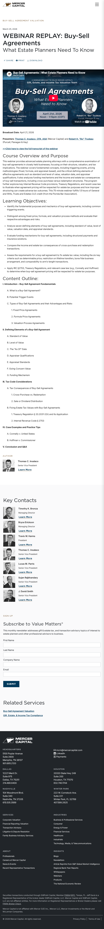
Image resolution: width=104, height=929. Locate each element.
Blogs (56, 856)
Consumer (58, 824)
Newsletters (59, 860)
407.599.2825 (61, 802)
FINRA (67, 895)
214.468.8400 (10, 783)
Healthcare (58, 835)
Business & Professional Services (68, 820)
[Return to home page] (14, 4)
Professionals (8, 856)
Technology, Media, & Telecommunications (72, 843)
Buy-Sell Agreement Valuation (18, 711)
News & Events (9, 864)
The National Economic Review (67, 883)
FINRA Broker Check (12, 904)
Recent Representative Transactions (19, 868)
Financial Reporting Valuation (15, 824)
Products (58, 880)
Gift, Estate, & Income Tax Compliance (23, 715)
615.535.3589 (9, 802)
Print (21, 61)
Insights (59, 851)
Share (9, 61)
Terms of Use (94, 919)
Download (35, 61)
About (7, 851)
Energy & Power (61, 827)
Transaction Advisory (12, 827)
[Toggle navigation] (97, 4)
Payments (61, 756)
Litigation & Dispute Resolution (16, 831)
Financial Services (61, 831)
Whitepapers (59, 872)
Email (6, 669)
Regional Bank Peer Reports (66, 868)
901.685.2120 (9, 763)
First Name (8, 640)
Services (8, 815)
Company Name (11, 659)
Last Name (8, 650)
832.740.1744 (60, 783)
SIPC (73, 895)
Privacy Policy (79, 919)
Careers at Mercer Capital (14, 860)
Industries (60, 815)
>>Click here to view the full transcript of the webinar (30, 148)
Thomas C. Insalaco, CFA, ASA (31, 139)
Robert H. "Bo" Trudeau (81, 139)
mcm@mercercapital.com (69, 750)
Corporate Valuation (11, 820)
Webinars (58, 876)
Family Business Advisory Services (18, 835)
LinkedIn (60, 753)
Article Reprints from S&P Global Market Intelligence (77, 864)
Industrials (58, 839)
